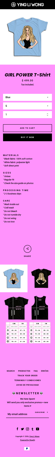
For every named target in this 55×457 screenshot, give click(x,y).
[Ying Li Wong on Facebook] (17, 429)
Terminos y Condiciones (27, 380)
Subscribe (40, 412)
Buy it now (27, 137)
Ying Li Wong (34, 436)
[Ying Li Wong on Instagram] (27, 429)
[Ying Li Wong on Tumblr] (32, 429)
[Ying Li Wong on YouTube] (37, 429)
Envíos (44, 371)
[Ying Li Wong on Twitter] (22, 429)
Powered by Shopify (27, 440)
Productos (24, 371)
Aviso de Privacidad (27, 385)
